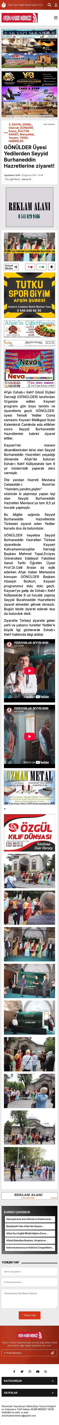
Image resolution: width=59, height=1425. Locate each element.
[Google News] (18, 179)
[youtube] (38, 1372)
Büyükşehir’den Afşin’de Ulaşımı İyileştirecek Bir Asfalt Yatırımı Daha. (27, 1226)
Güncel (14, 127)
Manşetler (27, 134)
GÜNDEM (26, 127)
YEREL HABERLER (18, 139)
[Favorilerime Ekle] (51, 267)
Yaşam (13, 137)
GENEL (27, 124)
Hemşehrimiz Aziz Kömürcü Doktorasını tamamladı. (28, 1219)
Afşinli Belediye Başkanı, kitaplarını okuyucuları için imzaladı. (26, 1240)
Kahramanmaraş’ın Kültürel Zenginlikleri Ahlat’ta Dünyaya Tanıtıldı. (29, 1247)
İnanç (12, 131)
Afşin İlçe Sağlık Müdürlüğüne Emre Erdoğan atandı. (26, 1233)
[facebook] (14, 1372)
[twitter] (22, 1372)
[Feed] (45, 1372)
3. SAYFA (15, 124)
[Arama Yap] (48, 4)
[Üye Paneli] (54, 4)
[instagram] (30, 1372)
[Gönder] (53, 1353)
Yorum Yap (29, 1315)
